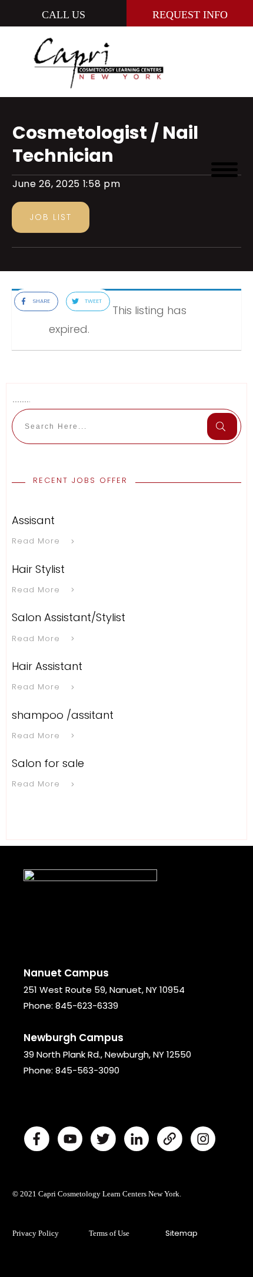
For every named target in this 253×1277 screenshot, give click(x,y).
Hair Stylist (38, 569)
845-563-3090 (87, 1070)
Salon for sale (48, 763)
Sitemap (181, 1233)
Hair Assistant (47, 666)
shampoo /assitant (63, 715)
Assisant (33, 520)
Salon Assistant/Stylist (68, 617)
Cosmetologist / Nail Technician (105, 144)
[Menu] (224, 170)
